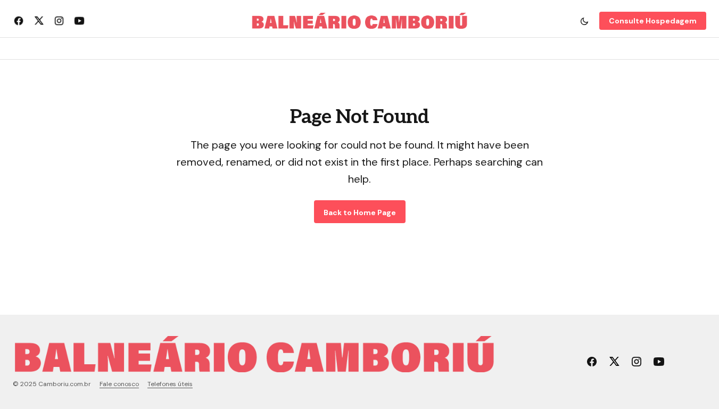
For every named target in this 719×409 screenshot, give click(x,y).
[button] (584, 21)
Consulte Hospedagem (653, 21)
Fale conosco (119, 384)
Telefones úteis (170, 384)
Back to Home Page (360, 212)
